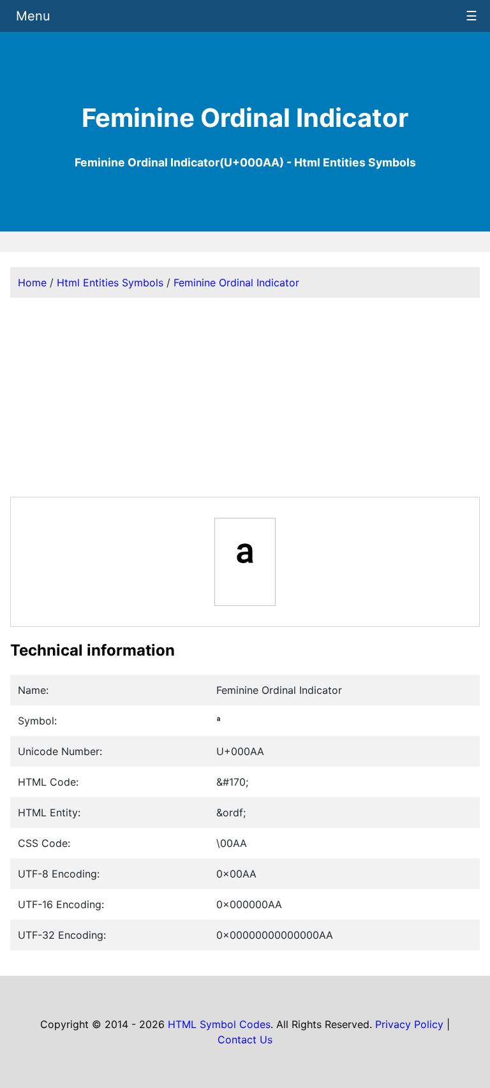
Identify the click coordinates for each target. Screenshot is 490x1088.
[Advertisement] (245, 397)
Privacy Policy (409, 1024)
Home (32, 282)
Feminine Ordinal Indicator (236, 282)
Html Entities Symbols (110, 282)
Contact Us (245, 1039)
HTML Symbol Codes (219, 1024)
